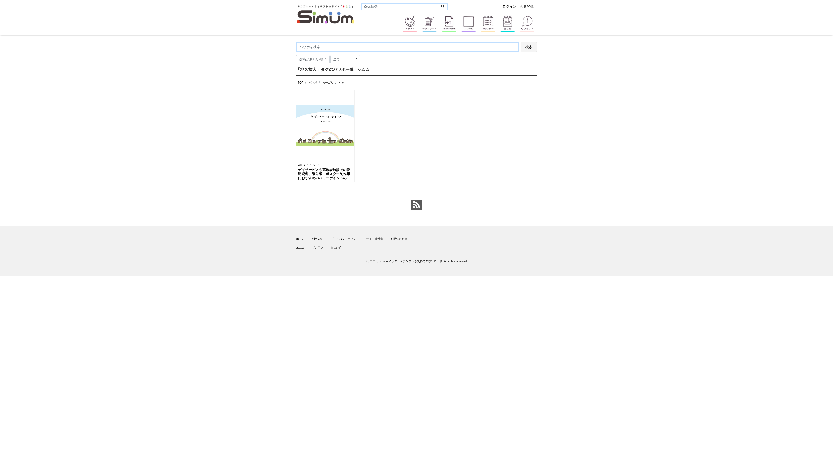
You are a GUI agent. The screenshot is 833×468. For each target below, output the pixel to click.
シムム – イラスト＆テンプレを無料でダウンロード (409, 261)
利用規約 (317, 238)
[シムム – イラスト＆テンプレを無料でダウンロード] (325, 14)
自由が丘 (336, 247)
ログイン (510, 6)
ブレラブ (317, 247)
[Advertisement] (275, 172)
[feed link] (416, 205)
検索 (528, 47)
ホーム (300, 238)
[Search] (443, 7)
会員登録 (527, 6)
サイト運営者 (374, 238)
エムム (300, 247)
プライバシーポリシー (345, 238)
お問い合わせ (398, 238)
